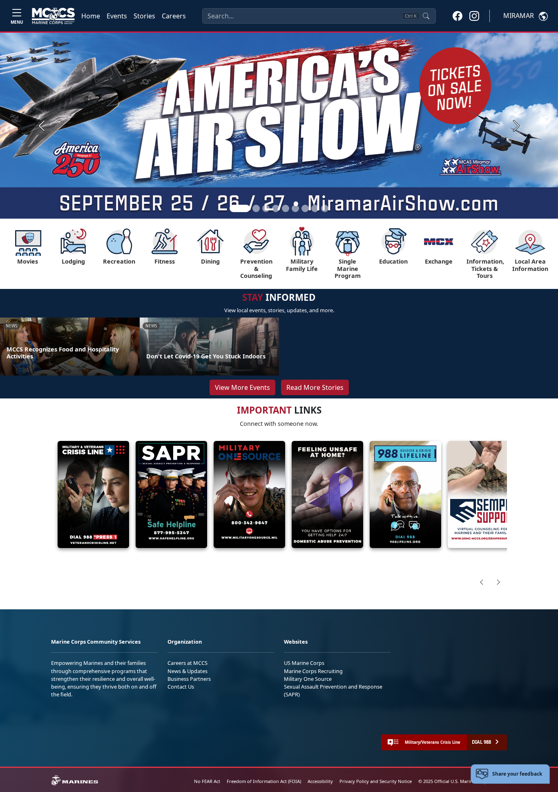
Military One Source (308, 678)
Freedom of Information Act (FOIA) (264, 781)
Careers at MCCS (187, 663)
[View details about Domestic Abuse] (327, 494)
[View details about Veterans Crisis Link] (93, 494)
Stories (144, 15)
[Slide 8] (315, 208)
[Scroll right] (498, 582)
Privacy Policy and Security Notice (375, 781)
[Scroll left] (481, 582)
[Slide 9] (324, 208)
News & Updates (187, 671)
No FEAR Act (207, 781)
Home (90, 15)
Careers (174, 15)
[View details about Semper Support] (483, 494)
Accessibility (320, 781)
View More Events (242, 387)
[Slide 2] (256, 208)
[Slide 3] (266, 208)
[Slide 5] (285, 208)
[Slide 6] (295, 208)
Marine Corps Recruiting (313, 671)
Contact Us (180, 686)
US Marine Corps (304, 663)
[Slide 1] (240, 208)
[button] (457, 15)
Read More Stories (315, 387)
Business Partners (189, 678)
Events (117, 15)
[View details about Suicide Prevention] (405, 494)
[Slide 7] (305, 208)
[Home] (53, 16)
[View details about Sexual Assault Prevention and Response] (171, 494)
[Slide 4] (275, 208)
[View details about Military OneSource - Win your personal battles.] (249, 494)
